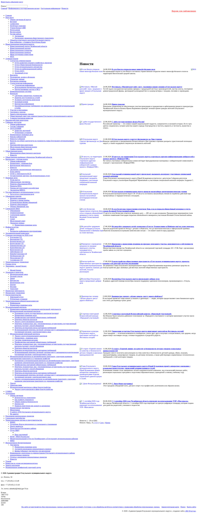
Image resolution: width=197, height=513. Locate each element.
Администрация (11, 59)
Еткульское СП (16, 237)
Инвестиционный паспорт (20, 48)
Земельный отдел (16, 297)
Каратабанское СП (17, 248)
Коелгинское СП (16, 250)
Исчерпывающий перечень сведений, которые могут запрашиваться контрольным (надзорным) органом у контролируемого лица (47, 331)
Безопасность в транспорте (25, 398)
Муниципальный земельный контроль (25, 334)
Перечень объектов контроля (26, 319)
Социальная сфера (12, 209)
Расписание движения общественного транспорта (34, 38)
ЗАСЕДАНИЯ (15, 128)
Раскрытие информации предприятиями (25, 231)
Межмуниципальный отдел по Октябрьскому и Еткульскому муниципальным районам (44, 439)
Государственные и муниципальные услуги (22, 192)
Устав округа (15, 180)
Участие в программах (19, 110)
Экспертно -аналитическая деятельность (25, 170)
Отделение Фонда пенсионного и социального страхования (33, 424)
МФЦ (12, 441)
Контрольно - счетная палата (16, 159)
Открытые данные (17, 79)
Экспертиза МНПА (17, 190)
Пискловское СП (16, 258)
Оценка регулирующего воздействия (24, 188)
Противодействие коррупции (16, 120)
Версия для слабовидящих (184, 11)
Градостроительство (13, 295)
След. (102, 423)
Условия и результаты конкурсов (27, 100)
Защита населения (12, 465)
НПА (12, 57)
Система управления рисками (26, 340)
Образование (15, 211)
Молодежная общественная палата (23, 147)
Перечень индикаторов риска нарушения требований (35, 328)
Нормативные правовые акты (21, 135)
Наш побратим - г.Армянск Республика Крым (28, 42)
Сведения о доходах (18, 112)
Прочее (13, 285)
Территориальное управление (17, 262)
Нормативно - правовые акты (26, 338)
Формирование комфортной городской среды (23, 467)
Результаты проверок (18, 81)
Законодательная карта (170, 507)
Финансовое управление (15, 293)
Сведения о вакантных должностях (28, 96)
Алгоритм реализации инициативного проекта (33, 449)
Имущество (14, 280)
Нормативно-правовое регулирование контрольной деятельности (35, 309)
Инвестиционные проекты (20, 52)
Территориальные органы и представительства (23, 420)
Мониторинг (15, 410)
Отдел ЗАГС (19, 71)
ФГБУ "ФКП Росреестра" (20, 437)
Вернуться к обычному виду (12, 2)
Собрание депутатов (13, 122)
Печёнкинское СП (17, 256)
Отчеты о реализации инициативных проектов (28, 457)
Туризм (8, 461)
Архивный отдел (21, 73)
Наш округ (9, 17)
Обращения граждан (13, 196)
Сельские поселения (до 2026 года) (19, 235)
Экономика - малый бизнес (16, 266)
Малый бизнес (15, 270)
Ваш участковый (21, 435)
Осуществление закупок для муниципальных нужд (30, 176)
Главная (4, 8)
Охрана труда (10, 264)
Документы (14, 445)
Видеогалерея (15, 32)
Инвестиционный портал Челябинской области (28, 46)
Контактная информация (24, 104)
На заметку (14, 414)
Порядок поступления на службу (27, 98)
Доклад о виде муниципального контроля (31, 336)
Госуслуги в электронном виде (22, 194)
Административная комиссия (21, 118)
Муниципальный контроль (15, 307)
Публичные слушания (23, 133)
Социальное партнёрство (15, 418)
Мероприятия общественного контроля (25, 153)
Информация (15, 303)
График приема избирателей (21, 149)
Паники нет (19, 404)
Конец (107, 423)
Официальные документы (20, 182)
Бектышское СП (16, 239)
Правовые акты (11, 178)
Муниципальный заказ (19, 274)
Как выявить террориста (24, 400)
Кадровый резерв (21, 102)
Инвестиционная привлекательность (19, 44)
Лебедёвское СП (16, 252)
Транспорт (14, 289)
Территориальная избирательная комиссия (21, 301)
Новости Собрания (17, 139)
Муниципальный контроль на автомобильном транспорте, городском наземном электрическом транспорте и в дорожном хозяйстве (41, 357)
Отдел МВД (14, 430)
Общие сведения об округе (20, 20)
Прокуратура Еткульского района (23, 428)
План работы (15, 172)
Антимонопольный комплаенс (17, 233)
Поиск (182, 507)
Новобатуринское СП (18, 254)
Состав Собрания (17, 126)
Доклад (13, 383)
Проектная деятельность (14, 291)
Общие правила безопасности (26, 402)
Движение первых (17, 223)
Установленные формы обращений (23, 202)
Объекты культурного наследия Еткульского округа (30, 40)
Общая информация (18, 124)
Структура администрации (20, 61)
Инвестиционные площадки (21, 50)
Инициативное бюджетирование (18, 443)
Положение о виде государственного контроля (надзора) (37, 313)
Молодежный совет (17, 221)
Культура (13, 217)
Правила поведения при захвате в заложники (32, 406)
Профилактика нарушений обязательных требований (35, 317)
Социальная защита (17, 215)
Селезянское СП (16, 260)
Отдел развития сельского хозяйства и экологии (33, 63)
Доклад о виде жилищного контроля (29, 322)
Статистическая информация (21, 83)
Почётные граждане (18, 26)
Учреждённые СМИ (18, 28)
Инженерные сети (17, 282)
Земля (12, 278)
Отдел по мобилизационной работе (28, 69)
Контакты (14, 75)
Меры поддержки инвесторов (21, 54)
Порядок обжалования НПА (21, 184)
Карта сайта (191, 507)
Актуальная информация (50, 8)
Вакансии (14, 93)
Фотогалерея (15, 30)
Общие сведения (16, 395)
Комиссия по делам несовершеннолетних (21, 463)
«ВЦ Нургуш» (190, 511)
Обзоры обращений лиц (19, 206)
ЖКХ (12, 229)
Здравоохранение (17, 213)
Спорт (12, 219)
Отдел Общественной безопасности (29, 65)
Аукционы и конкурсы (14, 272)
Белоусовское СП (16, 243)
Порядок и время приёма (19, 200)
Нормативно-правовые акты (26, 225)
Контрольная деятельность (20, 165)
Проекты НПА (16, 186)
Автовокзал (19, 36)
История (13, 22)
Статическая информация (25, 85)
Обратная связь (16, 385)
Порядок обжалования (18, 204)
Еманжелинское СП (18, 246)
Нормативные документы (20, 408)
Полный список (16, 276)
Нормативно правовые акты (21, 305)
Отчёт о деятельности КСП (20, 174)
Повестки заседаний (22, 130)
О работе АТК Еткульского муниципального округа (30, 412)
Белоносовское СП (17, 241)
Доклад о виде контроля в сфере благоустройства (34, 389)
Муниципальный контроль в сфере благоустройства (30, 387)
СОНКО (8, 391)
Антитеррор (10, 393)
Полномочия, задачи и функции (22, 77)
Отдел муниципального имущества (28, 67)
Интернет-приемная (18, 198)
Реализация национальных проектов (19, 416)
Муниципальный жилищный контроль (25, 311)
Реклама (13, 287)
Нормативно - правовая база (21, 163)
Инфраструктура (11, 227)
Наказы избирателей (18, 137)
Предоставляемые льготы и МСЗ (27, 89)
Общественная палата (13, 151)
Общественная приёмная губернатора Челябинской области (28, 157)
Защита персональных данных (22, 114)
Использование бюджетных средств (29, 87)
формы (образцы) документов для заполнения (32, 451)
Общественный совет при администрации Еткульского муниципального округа (41, 116)
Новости (65, 8)
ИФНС (13, 422)
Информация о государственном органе (23, 8)
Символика (14, 24)
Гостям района (15, 34)
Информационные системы (20, 91)
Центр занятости (16, 426)
